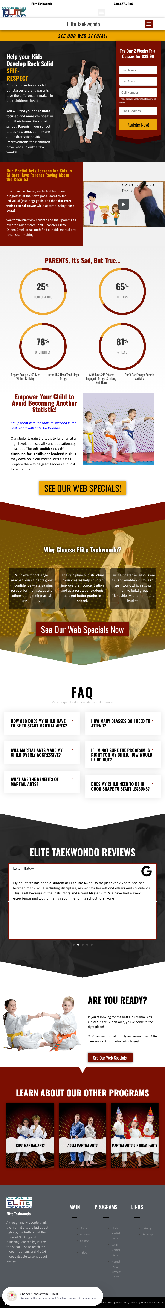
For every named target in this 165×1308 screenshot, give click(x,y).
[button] (101, 12)
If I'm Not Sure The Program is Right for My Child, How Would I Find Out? (121, 748)
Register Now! (138, 124)
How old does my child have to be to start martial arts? (39, 716)
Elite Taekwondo (83, 24)
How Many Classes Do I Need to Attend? (120, 716)
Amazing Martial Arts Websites (147, 1295)
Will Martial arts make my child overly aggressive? (37, 745)
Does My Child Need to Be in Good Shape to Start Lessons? (120, 779)
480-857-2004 (123, 3)
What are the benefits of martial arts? (35, 774)
